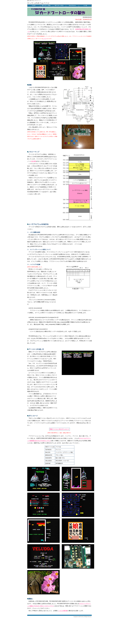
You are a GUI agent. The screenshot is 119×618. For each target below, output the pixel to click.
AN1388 (33, 161)
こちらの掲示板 (62, 610)
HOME (34, 5)
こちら (44, 38)
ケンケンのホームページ (38, 3)
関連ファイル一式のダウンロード (59, 429)
